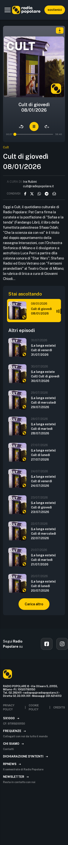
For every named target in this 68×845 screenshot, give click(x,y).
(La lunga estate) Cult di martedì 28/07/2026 (43, 428)
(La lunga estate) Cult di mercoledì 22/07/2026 (43, 533)
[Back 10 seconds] (21, 126)
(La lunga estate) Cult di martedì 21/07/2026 (43, 559)
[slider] (15, 134)
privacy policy (8, 707)
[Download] (59, 30)
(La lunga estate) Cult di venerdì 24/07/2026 (43, 481)
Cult (6, 147)
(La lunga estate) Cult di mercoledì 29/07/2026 (43, 402)
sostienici (55, 10)
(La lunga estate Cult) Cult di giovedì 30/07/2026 (45, 376)
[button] (7, 9)
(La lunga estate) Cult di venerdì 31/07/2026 (43, 350)
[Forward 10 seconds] (47, 126)
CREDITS (59, 707)
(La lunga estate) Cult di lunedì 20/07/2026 (43, 586)
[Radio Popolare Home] (26, 10)
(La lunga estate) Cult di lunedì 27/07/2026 (43, 455)
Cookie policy (34, 707)
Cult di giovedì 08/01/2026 (41, 311)
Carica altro (34, 604)
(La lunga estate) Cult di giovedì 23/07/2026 (43, 507)
